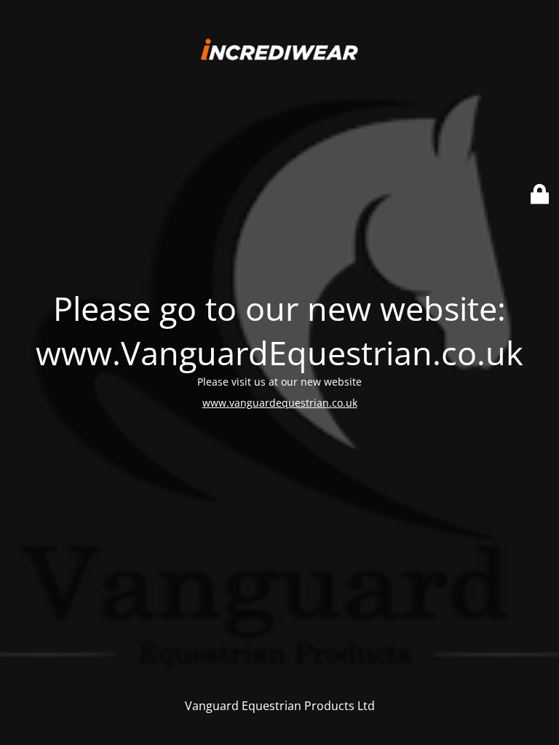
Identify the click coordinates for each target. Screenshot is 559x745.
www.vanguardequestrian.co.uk (279, 403)
